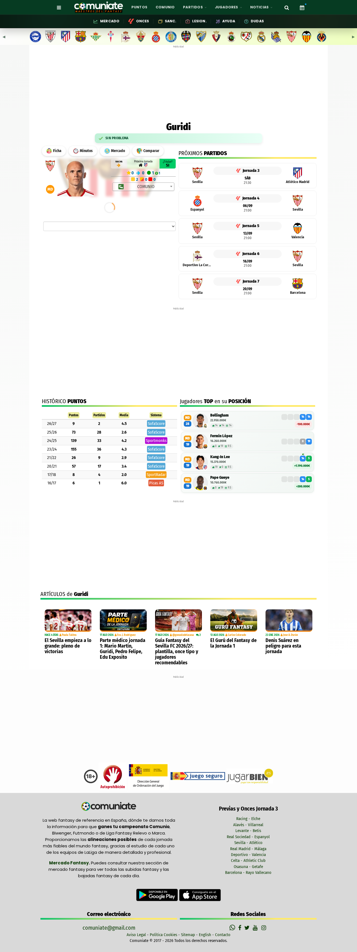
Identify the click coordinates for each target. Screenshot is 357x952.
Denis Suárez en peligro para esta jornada (283, 646)
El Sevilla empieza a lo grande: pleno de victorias (68, 646)
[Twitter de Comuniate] (247, 928)
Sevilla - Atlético (248, 842)
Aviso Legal (136, 934)
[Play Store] (157, 894)
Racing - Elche (248, 818)
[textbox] (144, 187)
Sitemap (188, 934)
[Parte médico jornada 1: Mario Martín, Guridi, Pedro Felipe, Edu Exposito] (123, 620)
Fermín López (221, 436)
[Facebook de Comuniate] (240, 928)
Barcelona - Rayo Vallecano (248, 872)
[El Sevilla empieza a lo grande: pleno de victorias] (68, 620)
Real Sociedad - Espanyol (248, 836)
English (205, 934)
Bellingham (219, 415)
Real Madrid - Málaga (248, 848)
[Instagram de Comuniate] (264, 928)
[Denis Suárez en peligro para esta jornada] (289, 620)
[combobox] (143, 186)
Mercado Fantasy (69, 863)
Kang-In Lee (220, 457)
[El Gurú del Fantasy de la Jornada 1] (233, 620)
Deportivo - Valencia (248, 854)
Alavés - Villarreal (248, 824)
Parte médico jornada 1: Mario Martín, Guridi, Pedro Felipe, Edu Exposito (122, 648)
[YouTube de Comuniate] (256, 928)
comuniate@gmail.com (109, 927)
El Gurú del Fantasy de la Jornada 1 (233, 643)
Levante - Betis (248, 830)
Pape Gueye (219, 477)
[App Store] (200, 894)
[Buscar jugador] (286, 7)
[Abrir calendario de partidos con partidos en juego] (302, 7)
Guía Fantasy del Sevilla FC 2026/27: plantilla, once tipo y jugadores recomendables (176, 651)
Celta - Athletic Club (248, 860)
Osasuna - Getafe (248, 866)
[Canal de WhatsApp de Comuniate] (233, 928)
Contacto (222, 934)
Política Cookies (163, 934)
